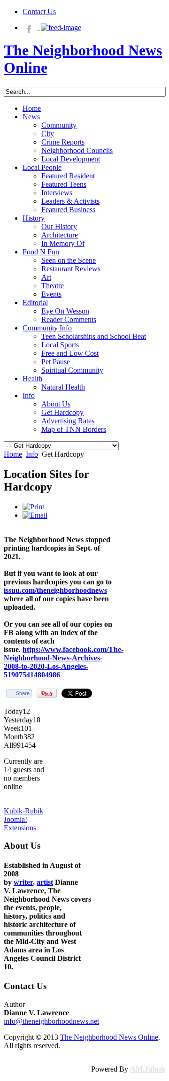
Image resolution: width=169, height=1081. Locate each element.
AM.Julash (147, 1069)
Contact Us (39, 11)
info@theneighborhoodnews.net (51, 1021)
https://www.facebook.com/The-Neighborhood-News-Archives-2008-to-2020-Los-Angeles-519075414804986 (63, 662)
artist (45, 882)
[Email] (35, 515)
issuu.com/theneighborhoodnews (55, 590)
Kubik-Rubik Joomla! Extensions (23, 819)
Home (13, 454)
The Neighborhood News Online (109, 1037)
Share (23, 693)
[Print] (33, 507)
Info (32, 454)
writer (23, 882)
